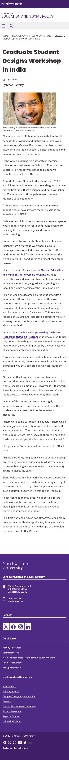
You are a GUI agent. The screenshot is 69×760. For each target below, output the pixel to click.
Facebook (13, 626)
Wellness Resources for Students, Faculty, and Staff (29, 658)
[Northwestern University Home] (11, 3)
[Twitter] (9, 742)
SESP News (37, 36)
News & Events (20, 36)
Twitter (6, 626)
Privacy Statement (12, 711)
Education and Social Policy (27, 15)
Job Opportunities (12, 668)
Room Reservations (12, 663)
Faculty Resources (12, 648)
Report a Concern (11, 716)
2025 (49, 36)
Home (5, 36)
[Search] (11, 25)
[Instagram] (14, 742)
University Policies (12, 721)
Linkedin (28, 626)
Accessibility (9, 686)
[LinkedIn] (30, 742)
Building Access (11, 691)
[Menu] (3, 25)
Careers (7, 701)
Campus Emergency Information (19, 696)
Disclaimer (7, 748)
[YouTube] (20, 742)
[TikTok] (25, 742)
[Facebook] (4, 742)
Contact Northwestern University (19, 706)
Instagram (20, 626)
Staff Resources (11, 653)
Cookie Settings (20, 748)
